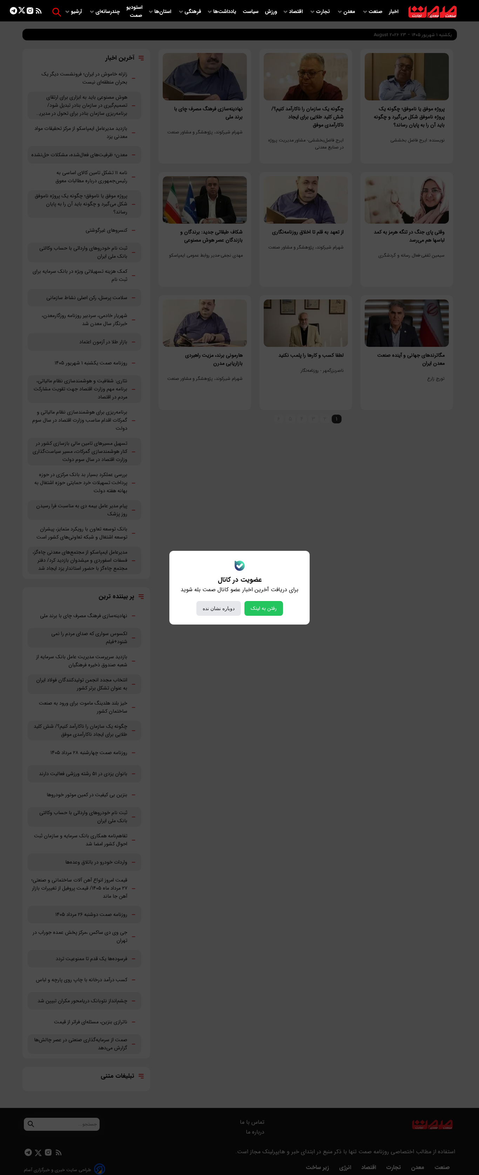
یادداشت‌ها (225, 12)
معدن (350, 12)
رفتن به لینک (264, 608)
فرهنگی (192, 12)
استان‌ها (163, 12)
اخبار (393, 12)
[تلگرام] (13, 12)
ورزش (271, 12)
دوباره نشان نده (219, 608)
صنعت (376, 12)
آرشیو (77, 12)
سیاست (251, 12)
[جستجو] (56, 12)
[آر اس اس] (38, 12)
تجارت (323, 12)
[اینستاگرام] (30, 12)
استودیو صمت (134, 12)
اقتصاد (296, 12)
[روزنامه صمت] (432, 12)
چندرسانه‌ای (108, 12)
